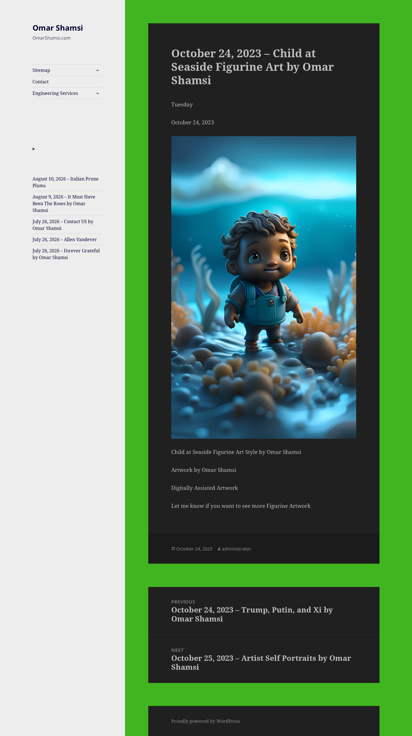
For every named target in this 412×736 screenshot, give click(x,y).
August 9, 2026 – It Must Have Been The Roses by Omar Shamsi (64, 203)
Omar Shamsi (58, 27)
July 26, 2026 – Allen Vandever (65, 239)
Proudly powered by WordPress (205, 721)
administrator (236, 549)
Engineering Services (55, 93)
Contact (41, 82)
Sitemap (41, 70)
